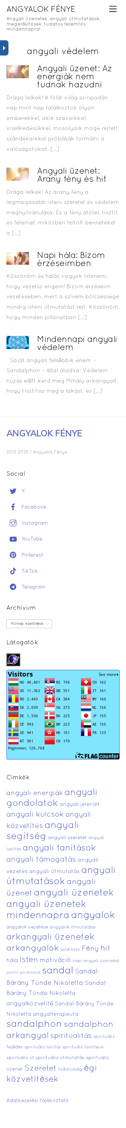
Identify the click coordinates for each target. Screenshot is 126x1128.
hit (105, 948)
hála (12, 960)
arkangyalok (32, 948)
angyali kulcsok (35, 814)
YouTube (31, 539)
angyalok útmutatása (72, 927)
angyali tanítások (59, 848)
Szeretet (40, 1068)
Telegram (33, 587)
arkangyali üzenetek (50, 937)
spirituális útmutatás (60, 1058)
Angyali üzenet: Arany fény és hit (72, 175)
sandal (57, 971)
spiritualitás (71, 1036)
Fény (90, 949)
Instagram (34, 523)
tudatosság (70, 1070)
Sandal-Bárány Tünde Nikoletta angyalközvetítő (57, 994)
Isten (28, 960)
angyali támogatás (41, 859)
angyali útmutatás (54, 871)
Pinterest (31, 555)
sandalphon (34, 1024)
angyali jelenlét (79, 804)
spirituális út (20, 1058)
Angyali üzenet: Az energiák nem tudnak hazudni (74, 77)
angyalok (93, 915)
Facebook (33, 507)
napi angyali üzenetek (96, 961)
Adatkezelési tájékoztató (37, 1100)
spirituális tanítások (83, 1047)
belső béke (70, 949)
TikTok (29, 571)
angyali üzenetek (74, 893)
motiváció (55, 960)
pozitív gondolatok (23, 972)
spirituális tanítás (43, 1047)
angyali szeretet (67, 838)
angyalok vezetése (27, 927)
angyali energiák (34, 793)
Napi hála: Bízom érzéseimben (71, 260)
